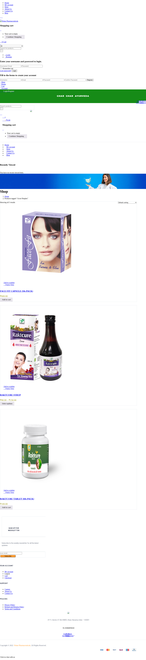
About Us (8, 9)
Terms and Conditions (12, 609)
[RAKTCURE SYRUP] (35, 383)
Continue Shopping (13, 37)
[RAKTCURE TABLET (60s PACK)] (35, 486)
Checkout (8, 578)
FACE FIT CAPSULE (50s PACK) (16, 291)
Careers (7, 589)
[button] (3, 42)
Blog (6, 13)
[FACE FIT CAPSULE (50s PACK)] (46, 279)
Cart (6, 576)
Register (9, 57)
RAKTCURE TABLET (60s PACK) (17, 499)
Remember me (8, 69)
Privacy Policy (10, 605)
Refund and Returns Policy (14, 607)
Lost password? (5, 71)
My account (9, 5)
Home (7, 3)
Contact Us (9, 11)
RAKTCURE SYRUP (10, 395)
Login (8, 55)
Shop (6, 7)
